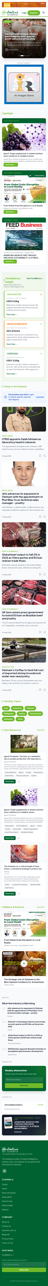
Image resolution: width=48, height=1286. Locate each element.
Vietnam (30, 708)
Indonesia (8, 719)
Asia (6, 708)
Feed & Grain (7, 1201)
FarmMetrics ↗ (8, 1255)
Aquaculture (7, 1197)
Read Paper (10, 781)
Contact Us (6, 1226)
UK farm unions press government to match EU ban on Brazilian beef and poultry (22, 615)
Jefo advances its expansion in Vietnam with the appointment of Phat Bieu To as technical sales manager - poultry (22, 498)
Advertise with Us (9, 1230)
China (20, 719)
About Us (5, 1222)
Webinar (5, 1210)
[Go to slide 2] (21, 55)
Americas (17, 708)
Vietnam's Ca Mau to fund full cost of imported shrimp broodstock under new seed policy (23, 673)
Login (24, 13)
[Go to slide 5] (28, 55)
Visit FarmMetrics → (35, 278)
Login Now (40, 397)
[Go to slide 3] (24, 55)
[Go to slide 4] (26, 55)
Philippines (9, 714)
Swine (4, 1189)
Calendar (40, 1105)
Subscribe (24, 1270)
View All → (41, 730)
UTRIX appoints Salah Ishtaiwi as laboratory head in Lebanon (21, 440)
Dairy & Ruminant (9, 1193)
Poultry (22, 714)
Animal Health (7, 1205)
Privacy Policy (7, 1239)
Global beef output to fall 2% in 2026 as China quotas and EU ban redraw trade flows (22, 557)
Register (34, 13)
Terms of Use (7, 1243)
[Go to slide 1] (19, 55)
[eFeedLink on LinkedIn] (4, 1171)
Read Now (18, 1132)
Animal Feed (35, 714)
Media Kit (5, 1234)
